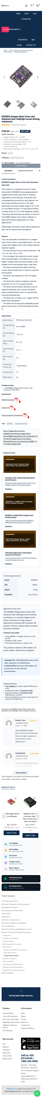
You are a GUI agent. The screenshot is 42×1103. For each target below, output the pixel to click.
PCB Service (22, 40)
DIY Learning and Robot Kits (12, 911)
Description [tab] (8, 170)
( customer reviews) (18, 125)
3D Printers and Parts (10, 901)
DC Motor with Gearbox (10, 938)
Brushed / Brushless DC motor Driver (16, 950)
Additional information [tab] (25, 170)
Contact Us (31, 45)
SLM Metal (26, 34)
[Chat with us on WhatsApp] (37, 1093)
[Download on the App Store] (30, 1047)
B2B (33, 40)
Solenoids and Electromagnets (13, 967)
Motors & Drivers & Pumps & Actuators (21, 50)
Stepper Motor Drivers (20, 52)
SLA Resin (26, 27)
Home (18, 14)
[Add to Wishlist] (15, 798)
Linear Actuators (8, 941)
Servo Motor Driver (10, 953)
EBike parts (6, 917)
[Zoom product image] (21, 76)
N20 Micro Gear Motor (10, 958)
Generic (10, 153)
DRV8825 (9, 423)
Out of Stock (22, 166)
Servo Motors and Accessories (13, 964)
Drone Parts (6, 914)
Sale (35, 14)
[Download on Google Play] (30, 1041)
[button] (4, 77)
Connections (6, 407)
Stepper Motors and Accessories (14, 970)
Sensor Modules (8, 973)
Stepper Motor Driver (21, 423)
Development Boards (9, 907)
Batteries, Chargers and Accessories (15, 904)
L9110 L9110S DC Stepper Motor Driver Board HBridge (20, 438)
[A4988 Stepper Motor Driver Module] (11, 802)
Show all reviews (21, 773)
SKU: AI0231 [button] (25, 131)
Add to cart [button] (11, 833)
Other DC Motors (8, 961)
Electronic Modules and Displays (14, 923)
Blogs (19, 45)
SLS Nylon (26, 31)
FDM (26, 25)
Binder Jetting (26, 36)
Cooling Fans (7, 935)
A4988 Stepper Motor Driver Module (20, 436)
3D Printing (26, 19)
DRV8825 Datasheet (8, 400)
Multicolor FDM (26, 23)
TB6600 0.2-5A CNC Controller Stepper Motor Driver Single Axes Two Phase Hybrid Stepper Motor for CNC (30, 820)
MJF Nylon (26, 29)
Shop (27, 14)
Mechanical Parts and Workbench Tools (17, 929)
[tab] (8, 171)
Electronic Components (10, 920)
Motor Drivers (8, 52)
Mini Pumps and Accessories (12, 944)
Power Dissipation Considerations (12, 415)
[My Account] (26, 5)
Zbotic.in (11, 1089)
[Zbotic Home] (5, 5)
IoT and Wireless (8, 926)
